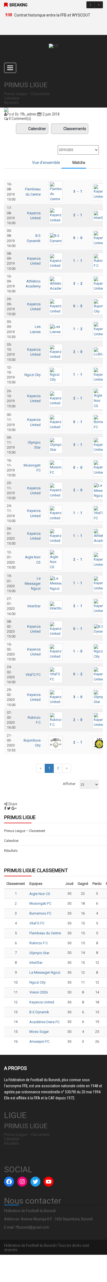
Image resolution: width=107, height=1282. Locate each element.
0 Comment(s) (19, 118)
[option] (50, 15)
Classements (74, 129)
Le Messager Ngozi (33, 583)
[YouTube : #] (49, 1182)
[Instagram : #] (22, 1182)
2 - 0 (77, 352)
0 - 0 (77, 238)
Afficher (69, 784)
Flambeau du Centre (45, 933)
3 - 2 (77, 284)
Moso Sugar (39, 1032)
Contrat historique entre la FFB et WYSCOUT (52, 15)
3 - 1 (77, 191)
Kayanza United (41, 1002)
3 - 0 (77, 697)
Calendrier (37, 129)
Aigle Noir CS (39, 894)
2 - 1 (77, 215)
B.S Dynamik (39, 1012)
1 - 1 (77, 261)
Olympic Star (39, 953)
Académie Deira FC (44, 1022)
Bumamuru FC (40, 913)
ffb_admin (28, 114)
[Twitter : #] (35, 1182)
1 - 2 (77, 329)
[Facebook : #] (9, 1182)
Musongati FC (40, 903)
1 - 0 (77, 651)
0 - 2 (77, 674)
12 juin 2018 (50, 114)
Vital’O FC (33, 674)
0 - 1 (77, 422)
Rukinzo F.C (38, 943)
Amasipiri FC (39, 1041)
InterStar (34, 606)
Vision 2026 (38, 992)
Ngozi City (32, 375)
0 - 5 (77, 306)
